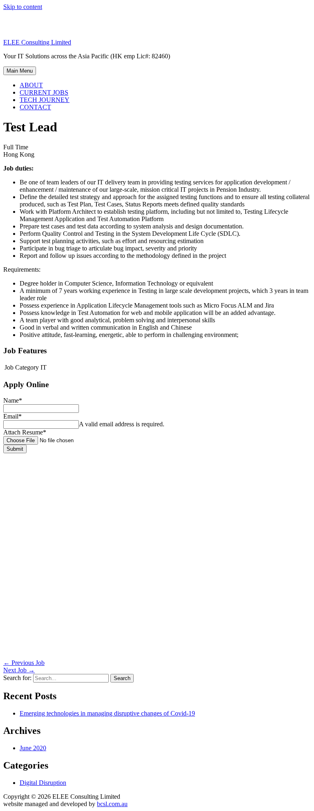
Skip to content (22, 6)
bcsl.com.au (112, 803)
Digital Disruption (43, 782)
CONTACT (35, 107)
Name (12, 400)
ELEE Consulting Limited (37, 42)
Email (12, 416)
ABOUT (31, 85)
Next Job (19, 670)
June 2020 (33, 748)
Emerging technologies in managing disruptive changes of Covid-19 (107, 713)
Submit (15, 449)
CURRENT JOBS (44, 92)
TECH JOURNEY (45, 99)
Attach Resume (24, 432)
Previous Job (24, 662)
